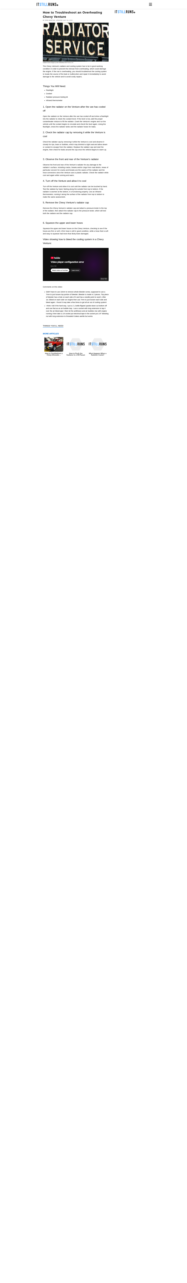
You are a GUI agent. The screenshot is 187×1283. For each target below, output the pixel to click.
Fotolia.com (70, 62)
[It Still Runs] (47, 4)
